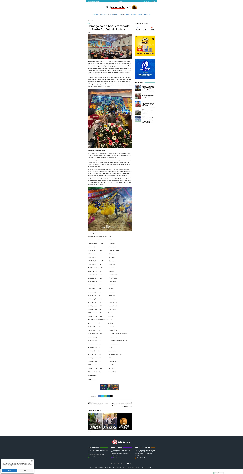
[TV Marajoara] (154, 1)
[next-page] (90, 432)
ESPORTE (143, 116)
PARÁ (92, 20)
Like (138, 26)
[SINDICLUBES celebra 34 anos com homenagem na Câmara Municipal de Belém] (110, 421)
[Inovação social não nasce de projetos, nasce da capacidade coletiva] (138, 96)
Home (89, 20)
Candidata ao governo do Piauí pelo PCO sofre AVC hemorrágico (148, 104)
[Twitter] (150, 1)
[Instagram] (143, 1)
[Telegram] (147, 1)
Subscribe (152, 26)
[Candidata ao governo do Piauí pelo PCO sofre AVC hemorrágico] (138, 104)
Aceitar (9, 470)
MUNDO (143, 109)
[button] (32, 461)
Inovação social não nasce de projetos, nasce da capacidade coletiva (148, 96)
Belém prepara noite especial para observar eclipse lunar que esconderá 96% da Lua (124, 427)
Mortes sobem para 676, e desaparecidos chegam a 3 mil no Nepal (148, 112)
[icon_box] (96, 454)
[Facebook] (141, 1)
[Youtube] (152, 1)
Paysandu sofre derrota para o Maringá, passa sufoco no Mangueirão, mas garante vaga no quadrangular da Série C (148, 120)
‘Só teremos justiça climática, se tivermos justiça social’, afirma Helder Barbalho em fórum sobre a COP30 (122, 405)
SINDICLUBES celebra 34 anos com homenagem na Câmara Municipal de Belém (109, 427)
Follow (145, 26)
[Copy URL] (111, 396)
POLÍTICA (143, 94)
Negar (25, 470)
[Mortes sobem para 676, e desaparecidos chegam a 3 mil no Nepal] (138, 111)
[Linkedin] (145, 1)
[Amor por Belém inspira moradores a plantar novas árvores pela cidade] (95, 421)
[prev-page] (88, 432)
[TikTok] (149, 1)
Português (217, 472)
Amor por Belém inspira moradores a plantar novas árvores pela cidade (95, 427)
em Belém (93, 379)
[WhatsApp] (105, 396)
